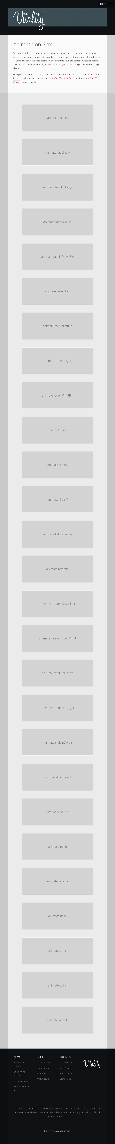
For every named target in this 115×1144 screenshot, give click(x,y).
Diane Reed (65, 1078)
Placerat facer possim (20, 1064)
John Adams (65, 1068)
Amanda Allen (66, 1062)
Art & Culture (43, 1078)
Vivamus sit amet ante (22, 1088)
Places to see (43, 1062)
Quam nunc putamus (19, 1073)
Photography (43, 1068)
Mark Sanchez (66, 1073)
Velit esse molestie (23, 1080)
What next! (42, 1073)
